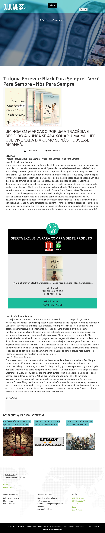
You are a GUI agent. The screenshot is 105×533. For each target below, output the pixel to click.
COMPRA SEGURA (78, 501)
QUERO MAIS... (9, 487)
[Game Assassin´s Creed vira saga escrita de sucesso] (80, 438)
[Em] (18, 438)
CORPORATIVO (77, 504)
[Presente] (48, 245)
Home (5, 485)
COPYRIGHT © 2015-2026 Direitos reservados (23, 526)
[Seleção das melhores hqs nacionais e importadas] (49, 438)
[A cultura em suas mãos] (14, 6)
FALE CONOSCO (78, 498)
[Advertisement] (52, 41)
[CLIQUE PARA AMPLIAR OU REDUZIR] (52, 268)
